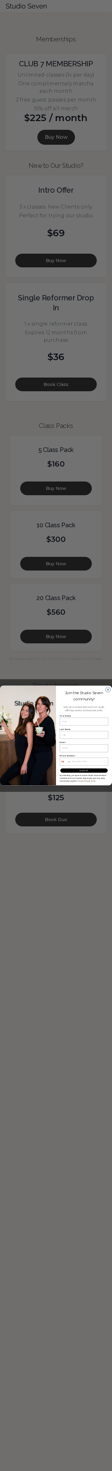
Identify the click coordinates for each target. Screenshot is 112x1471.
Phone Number (68, 756)
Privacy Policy (83, 781)
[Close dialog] (108, 689)
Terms (93, 781)
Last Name (65, 729)
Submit (83, 770)
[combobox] (65, 761)
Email (63, 743)
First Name (65, 716)
